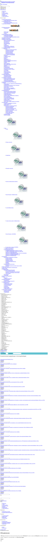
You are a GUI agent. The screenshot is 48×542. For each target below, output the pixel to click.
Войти (1, 4)
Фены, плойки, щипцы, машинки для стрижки (11, 101)
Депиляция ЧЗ (6, 280)
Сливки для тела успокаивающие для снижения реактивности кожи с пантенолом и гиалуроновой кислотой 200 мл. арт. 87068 (20, 409)
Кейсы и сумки (4, 268)
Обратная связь (4, 15)
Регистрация (5, 4)
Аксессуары (6, 275)
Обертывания (6, 45)
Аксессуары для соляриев (6, 23)
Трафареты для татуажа (8, 278)
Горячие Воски (6, 84)
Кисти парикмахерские (8, 97)
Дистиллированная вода (8, 284)
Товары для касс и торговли (6, 289)
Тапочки (5, 62)
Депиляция (4, 82)
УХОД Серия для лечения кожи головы (10, 20)
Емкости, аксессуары (9, 110)
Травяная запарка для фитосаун (9, 46)
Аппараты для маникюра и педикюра (10, 103)
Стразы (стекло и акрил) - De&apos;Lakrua (13, 220)
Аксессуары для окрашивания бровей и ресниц (11, 36)
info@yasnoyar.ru (3, 9)
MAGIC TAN (6, 31)
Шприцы (5, 65)
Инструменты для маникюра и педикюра (10, 257)
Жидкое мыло (6, 282)
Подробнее (2, 360)
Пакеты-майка (6, 73)
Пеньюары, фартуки (7, 59)
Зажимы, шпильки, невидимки (9, 98)
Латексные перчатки (7, 76)
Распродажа (4, 11)
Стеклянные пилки (9, 113)
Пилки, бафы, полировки (10, 112)
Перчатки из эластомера (10, 50)
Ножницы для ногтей (9, 260)
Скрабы (5, 44)
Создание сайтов (3, 529)
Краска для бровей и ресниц (6, 34)
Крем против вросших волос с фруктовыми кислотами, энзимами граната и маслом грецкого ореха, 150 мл (17, 454)
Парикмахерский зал (5, 90)
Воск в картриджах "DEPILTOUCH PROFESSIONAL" (13, 83)
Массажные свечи (7, 41)
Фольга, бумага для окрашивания (9, 54)
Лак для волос (6, 274)
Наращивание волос (7, 93)
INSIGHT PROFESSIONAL (6, 19)
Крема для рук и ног (5, 266)
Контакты (3, 14)
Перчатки (5, 48)
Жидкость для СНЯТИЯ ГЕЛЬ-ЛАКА (12, 253)
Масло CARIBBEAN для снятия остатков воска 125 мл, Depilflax (10, 490)
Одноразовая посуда (7, 72)
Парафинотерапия (7, 114)
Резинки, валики (7, 99)
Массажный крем (7, 43)
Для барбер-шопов (5, 269)
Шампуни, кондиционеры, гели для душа (12, 272)
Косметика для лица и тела (6, 37)
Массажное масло (7, 42)
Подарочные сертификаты (6, 522)
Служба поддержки (5, 515)
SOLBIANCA (6, 28)
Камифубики (8, 155)
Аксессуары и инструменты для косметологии (9, 267)
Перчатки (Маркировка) (6, 74)
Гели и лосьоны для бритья (10, 270)
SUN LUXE (6, 32)
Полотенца (6, 57)
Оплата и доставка (5, 13)
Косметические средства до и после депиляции (11, 85)
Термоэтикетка (6, 292)
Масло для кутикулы (9, 248)
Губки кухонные (7, 287)
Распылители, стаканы (8, 100)
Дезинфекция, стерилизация (6, 77)
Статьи (3, 504)
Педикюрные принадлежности (11, 261)
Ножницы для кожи (9, 259)
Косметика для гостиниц (6, 38)
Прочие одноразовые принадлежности (10, 60)
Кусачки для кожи (9, 258)
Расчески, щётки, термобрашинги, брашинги (11, 95)
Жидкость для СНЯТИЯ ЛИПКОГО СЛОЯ (13, 254)
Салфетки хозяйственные (8, 283)
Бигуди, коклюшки (7, 96)
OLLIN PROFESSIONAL (6, 21)
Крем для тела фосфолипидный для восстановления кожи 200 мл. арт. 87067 (12, 386)
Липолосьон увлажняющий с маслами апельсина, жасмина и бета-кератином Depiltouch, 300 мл (15, 436)
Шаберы (7, 262)
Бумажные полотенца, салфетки (9, 69)
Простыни (6, 55)
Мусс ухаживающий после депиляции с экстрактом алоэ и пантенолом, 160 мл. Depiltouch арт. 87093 (16, 427)
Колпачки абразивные (9, 107)
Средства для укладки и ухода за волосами (13, 271)
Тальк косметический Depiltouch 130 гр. (6, 359)
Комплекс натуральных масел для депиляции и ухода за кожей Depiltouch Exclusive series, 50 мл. (15, 422)
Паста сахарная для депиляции (9, 87)
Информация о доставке (6, 511)
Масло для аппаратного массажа (9, 40)
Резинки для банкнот (7, 290)
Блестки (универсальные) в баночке (12, 181)
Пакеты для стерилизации (8, 80)
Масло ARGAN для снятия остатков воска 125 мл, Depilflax (9, 413)
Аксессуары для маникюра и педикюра (10, 105)
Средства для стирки (7, 285)
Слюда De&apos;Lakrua (10, 207)
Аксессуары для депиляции (8, 86)
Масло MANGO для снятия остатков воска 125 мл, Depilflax (10, 431)
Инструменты (4, 256)
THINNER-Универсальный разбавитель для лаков (14, 250)
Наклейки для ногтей (9, 168)
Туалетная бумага (7, 67)
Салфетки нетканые (7, 56)
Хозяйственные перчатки (8, 288)
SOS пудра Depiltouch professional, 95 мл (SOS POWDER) (9, 477)
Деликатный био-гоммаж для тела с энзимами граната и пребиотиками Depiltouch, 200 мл (14, 377)
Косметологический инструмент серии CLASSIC (14, 265)
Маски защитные (7, 66)
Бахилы (5, 58)
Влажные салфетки (7, 61)
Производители (4, 521)
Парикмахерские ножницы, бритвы (10, 91)
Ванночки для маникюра (10, 106)
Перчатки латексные (9, 52)
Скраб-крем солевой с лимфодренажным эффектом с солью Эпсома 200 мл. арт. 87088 (14, 404)
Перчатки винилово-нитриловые (11, 49)
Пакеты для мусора (7, 71)
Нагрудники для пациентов (8, 68)
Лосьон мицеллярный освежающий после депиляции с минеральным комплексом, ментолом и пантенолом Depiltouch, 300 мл (20, 395)
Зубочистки (6, 286)
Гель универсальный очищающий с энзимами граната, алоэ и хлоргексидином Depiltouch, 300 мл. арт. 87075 (17, 463)
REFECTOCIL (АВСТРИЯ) (8, 35)
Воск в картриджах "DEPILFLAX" (9, 88)
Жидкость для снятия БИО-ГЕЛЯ (11, 252)
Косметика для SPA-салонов (6, 39)
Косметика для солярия (6, 27)
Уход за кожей (8, 273)
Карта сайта (4, 517)
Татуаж (3, 276)
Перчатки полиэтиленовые (10, 53)
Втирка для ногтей (9, 142)
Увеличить (2, 361)
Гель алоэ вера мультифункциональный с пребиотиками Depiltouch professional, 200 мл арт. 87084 (16, 418)
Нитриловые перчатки (8, 75)
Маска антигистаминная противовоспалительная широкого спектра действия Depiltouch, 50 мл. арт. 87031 (17, 472)
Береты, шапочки (7, 63)
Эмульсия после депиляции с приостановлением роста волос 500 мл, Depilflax (12, 368)
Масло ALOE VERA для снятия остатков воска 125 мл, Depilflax (10, 468)
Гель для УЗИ (6, 70)
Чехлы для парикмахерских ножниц (10, 92)
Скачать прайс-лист (5, 16)
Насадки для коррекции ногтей (11, 108)
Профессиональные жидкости (9, 249)
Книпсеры (8, 263)
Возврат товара (4, 516)
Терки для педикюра (9, 111)
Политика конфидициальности (7, 512)
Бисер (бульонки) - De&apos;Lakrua (11, 194)
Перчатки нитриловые (9, 51)
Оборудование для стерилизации (9, 79)
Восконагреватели (7, 89)
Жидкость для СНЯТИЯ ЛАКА (11, 255)
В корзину (2, 366)
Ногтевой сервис (5, 102)
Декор (5, 128)
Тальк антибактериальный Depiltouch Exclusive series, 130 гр (10, 481)
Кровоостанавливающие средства (9, 78)
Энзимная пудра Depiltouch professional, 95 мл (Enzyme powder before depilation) (13, 486)
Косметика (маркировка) (6, 279)
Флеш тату (6, 277)
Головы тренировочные (8, 94)
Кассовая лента (6, 291)
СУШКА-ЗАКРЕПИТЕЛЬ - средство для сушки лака (14, 251)
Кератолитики (6, 104)
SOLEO (5, 33)
